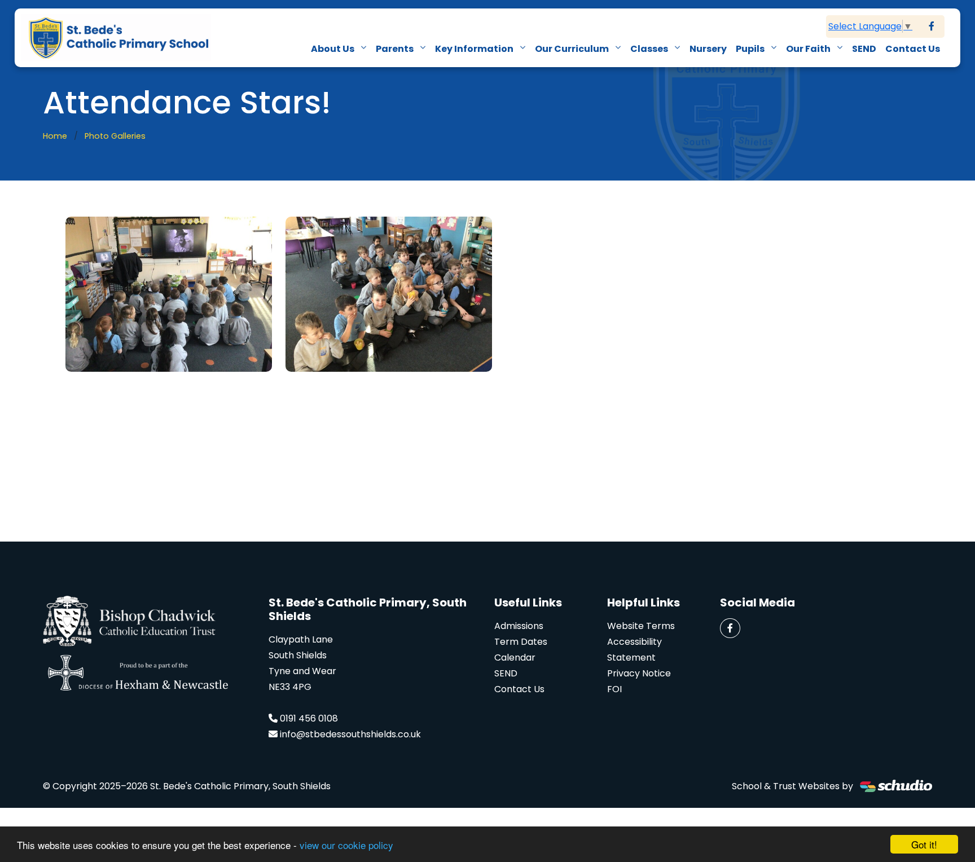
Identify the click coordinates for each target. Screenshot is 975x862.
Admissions (518, 625)
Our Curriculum (573, 48)
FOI (614, 689)
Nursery (708, 48)
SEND (864, 48)
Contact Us (912, 48)
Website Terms (641, 625)
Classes (650, 48)
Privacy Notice (639, 673)
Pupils (751, 48)
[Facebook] (931, 26)
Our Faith (809, 48)
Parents (395, 48)
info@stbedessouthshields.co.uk (350, 734)
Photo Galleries (115, 136)
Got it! (924, 844)
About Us (333, 48)
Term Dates (520, 641)
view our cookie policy (346, 845)
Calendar (514, 657)
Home (55, 136)
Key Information (475, 48)
